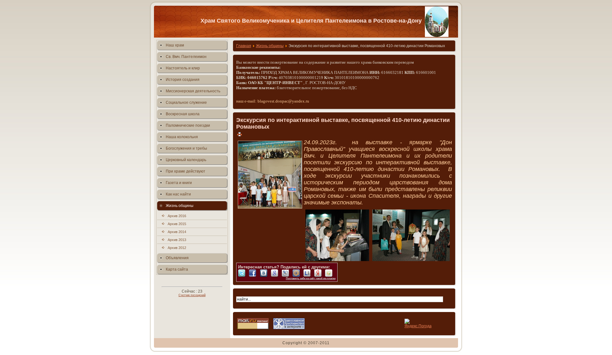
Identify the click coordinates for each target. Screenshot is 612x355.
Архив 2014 (177, 232)
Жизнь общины (270, 46)
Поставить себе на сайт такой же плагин (311, 278)
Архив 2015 (177, 224)
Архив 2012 (177, 248)
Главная (243, 46)
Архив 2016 (177, 216)
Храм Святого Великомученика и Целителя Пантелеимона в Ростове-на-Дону (311, 21)
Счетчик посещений (192, 295)
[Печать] (240, 134)
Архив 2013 (177, 240)
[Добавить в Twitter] (243, 273)
